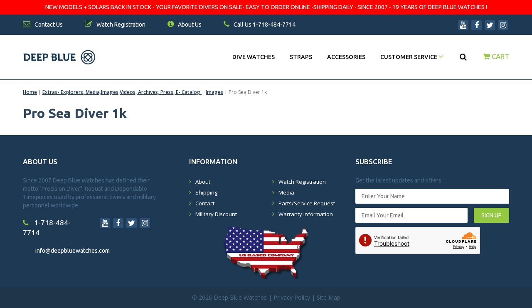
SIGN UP (491, 215)
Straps (301, 57)
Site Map (328, 297)
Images (214, 92)
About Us (189, 24)
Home (30, 92)
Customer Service (409, 57)
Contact (204, 203)
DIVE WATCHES (253, 57)
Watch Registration (302, 181)
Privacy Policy (291, 297)
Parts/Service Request (306, 203)
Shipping (206, 192)
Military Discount (216, 214)
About (202, 181)
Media (286, 192)
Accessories (346, 57)
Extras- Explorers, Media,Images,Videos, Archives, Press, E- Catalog (122, 92)
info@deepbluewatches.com (72, 250)
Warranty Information (305, 214)
